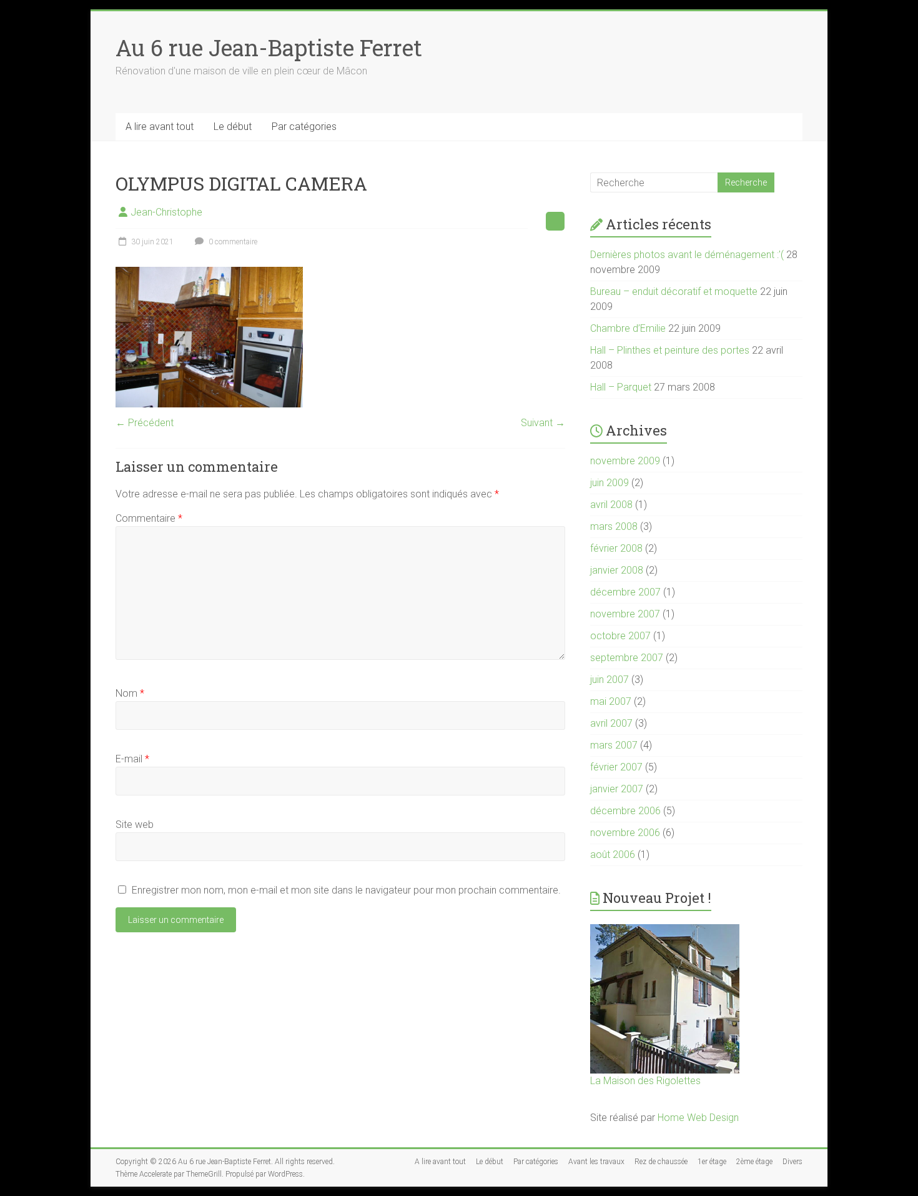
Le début (233, 126)
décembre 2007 (625, 592)
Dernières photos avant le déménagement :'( (687, 255)
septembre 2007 (626, 658)
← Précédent (145, 423)
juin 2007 (609, 679)
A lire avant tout (160, 126)
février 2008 (616, 548)
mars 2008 (614, 526)
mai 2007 (610, 701)
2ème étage (754, 1161)
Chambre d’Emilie (628, 328)
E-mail (132, 759)
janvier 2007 (616, 789)
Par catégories (304, 126)
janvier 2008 (616, 570)
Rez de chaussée (661, 1161)
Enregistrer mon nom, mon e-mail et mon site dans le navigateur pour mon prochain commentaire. (346, 890)
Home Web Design (698, 1118)
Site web (135, 824)
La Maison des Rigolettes (645, 1081)
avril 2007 (611, 723)
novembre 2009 (625, 461)
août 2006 (612, 854)
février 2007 (616, 767)
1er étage (712, 1161)
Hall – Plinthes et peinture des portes (669, 350)
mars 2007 (614, 745)
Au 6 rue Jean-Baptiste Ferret (269, 47)
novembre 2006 (625, 833)
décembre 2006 (625, 811)
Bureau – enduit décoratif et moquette (674, 291)
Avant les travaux (596, 1161)
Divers (792, 1161)
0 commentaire (232, 241)
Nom (130, 693)
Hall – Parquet (620, 387)
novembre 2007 (625, 614)
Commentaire (149, 518)
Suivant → (543, 423)
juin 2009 (609, 483)
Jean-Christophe (166, 212)
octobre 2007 (620, 636)
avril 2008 (611, 505)
